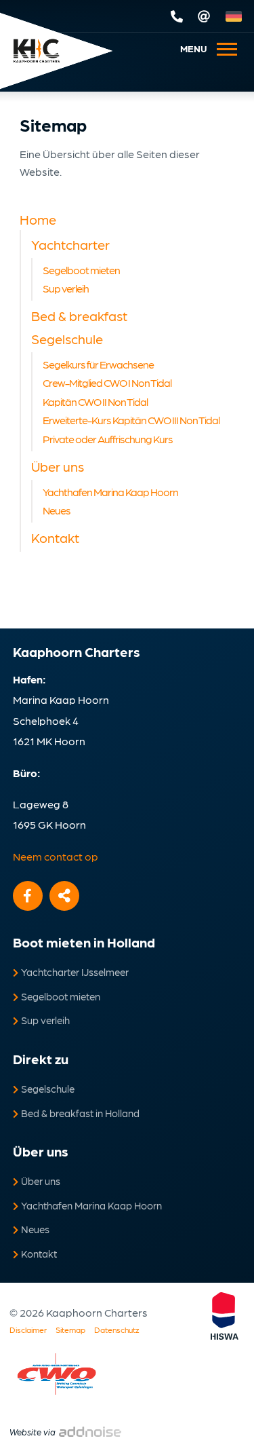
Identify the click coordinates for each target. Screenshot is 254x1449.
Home (38, 219)
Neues (56, 510)
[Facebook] (28, 896)
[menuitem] (200, 48)
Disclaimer (28, 1329)
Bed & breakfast (79, 315)
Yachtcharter (70, 244)
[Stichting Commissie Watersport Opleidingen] (56, 1374)
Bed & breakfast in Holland (80, 1113)
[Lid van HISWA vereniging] (231, 1316)
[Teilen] (64, 896)
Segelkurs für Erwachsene (98, 364)
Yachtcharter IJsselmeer (75, 972)
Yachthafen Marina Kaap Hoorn (110, 491)
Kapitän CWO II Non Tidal (95, 401)
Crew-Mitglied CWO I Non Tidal (107, 382)
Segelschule (67, 339)
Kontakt (55, 537)
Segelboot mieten (81, 269)
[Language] (236, 16)
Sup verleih (66, 288)
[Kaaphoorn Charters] (36, 51)
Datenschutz (117, 1329)
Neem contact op (55, 856)
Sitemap (70, 1329)
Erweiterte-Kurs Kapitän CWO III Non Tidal (131, 419)
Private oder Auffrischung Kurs (108, 438)
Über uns (57, 466)
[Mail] (205, 16)
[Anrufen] (178, 16)
